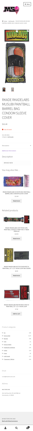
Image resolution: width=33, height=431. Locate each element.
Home (5, 21)
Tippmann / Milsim (9, 359)
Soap (5, 353)
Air (4, 333)
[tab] (16, 145)
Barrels (6, 338)
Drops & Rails (7, 344)
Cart (25, 426)
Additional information (9, 151)
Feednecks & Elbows (9, 347)
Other (5, 350)
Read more (16, 201)
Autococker (7, 336)
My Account (5, 428)
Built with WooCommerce (10, 421)
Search (16, 428)
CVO (5, 341)
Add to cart (16, 314)
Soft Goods (11, 21)
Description (5, 145)
